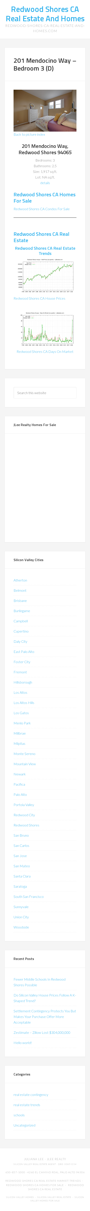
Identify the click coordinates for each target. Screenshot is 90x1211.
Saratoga (20, 886)
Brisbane (20, 600)
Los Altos (20, 692)
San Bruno (21, 835)
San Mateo (22, 866)
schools (19, 1115)
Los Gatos (21, 713)
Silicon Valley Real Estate (54, 1197)
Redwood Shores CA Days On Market (45, 351)
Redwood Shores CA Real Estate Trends (45, 251)
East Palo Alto (24, 651)
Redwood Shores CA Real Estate (41, 237)
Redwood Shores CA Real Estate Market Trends (43, 1180)
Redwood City (24, 815)
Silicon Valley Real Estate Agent (35, 1164)
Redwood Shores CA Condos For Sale (42, 209)
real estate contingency (31, 1094)
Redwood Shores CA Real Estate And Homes (45, 13)
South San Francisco (29, 896)
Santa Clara (22, 876)
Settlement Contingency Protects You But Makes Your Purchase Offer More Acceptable (45, 1016)
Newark (20, 774)
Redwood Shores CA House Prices (39, 298)
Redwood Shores (26, 825)
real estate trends (27, 1105)
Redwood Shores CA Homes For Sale (45, 197)
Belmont (20, 590)
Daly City (20, 641)
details (45, 183)
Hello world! (23, 1043)
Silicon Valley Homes (20, 1197)
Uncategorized (24, 1125)
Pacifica (19, 784)
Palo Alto (20, 794)
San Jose (20, 856)
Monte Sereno (24, 754)
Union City (21, 917)
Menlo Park (22, 723)
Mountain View (25, 764)
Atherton (20, 580)
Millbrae (20, 733)
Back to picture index (29, 134)
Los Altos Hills (24, 702)
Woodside (21, 927)
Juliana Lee (34, 1159)
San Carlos (21, 845)
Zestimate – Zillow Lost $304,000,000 (42, 1032)
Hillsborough (23, 682)
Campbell (21, 621)
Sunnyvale (21, 907)
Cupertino (21, 631)
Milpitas (19, 743)
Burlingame (22, 611)
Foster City (22, 662)
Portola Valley (24, 805)
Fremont (20, 672)
